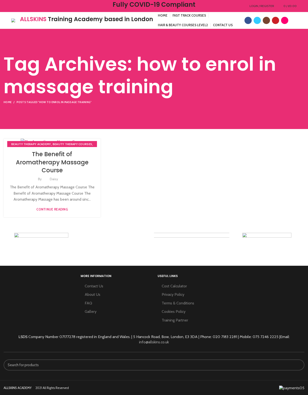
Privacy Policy (173, 294)
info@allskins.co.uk (154, 342)
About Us (92, 294)
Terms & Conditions (178, 303)
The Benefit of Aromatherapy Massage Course (52, 162)
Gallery (90, 311)
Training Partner (175, 320)
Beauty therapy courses (72, 144)
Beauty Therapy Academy (31, 144)
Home (8, 102)
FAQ (88, 303)
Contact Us (94, 286)
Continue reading (52, 209)
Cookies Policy (174, 311)
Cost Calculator (174, 286)
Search (298, 364)
